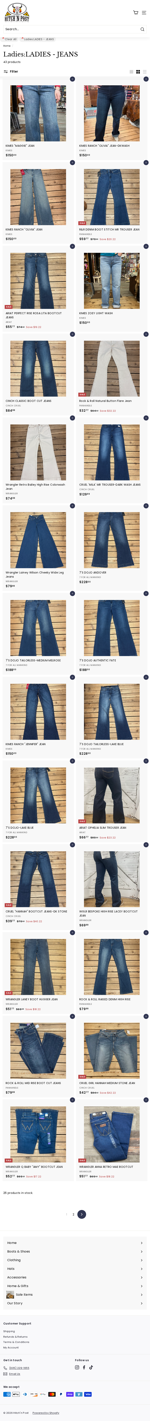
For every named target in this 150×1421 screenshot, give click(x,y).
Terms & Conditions (16, 1342)
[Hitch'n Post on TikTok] (91, 1367)
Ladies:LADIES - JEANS (39, 39)
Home (6, 45)
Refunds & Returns (15, 1337)
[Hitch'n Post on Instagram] (77, 1367)
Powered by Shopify (46, 1413)
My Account (11, 1347)
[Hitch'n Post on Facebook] (84, 1367)
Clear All (10, 39)
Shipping (9, 1331)
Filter (13, 71)
